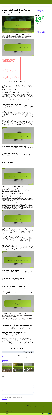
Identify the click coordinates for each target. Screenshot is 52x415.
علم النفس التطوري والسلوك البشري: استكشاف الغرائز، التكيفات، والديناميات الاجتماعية (36, 405)
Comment (3, 376)
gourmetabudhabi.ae (26, 1)
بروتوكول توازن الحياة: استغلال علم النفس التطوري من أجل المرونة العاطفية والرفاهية (28, 370)
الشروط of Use (7, 410)
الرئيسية (7, 1)
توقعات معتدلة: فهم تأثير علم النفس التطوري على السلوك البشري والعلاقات (35, 406)
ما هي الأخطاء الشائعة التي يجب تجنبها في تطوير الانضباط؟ (9, 78)
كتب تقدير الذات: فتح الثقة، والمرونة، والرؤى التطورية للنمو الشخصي (40, 11)
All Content (44, 1)
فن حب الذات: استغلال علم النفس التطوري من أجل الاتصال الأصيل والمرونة (17, 370)
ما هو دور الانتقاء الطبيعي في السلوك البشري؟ (8, 61)
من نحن (9, 1)
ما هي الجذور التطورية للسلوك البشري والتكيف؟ (8, 59)
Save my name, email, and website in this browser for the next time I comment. (12, 397)
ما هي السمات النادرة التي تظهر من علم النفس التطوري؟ (9, 70)
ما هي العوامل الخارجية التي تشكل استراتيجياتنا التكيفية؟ (9, 74)
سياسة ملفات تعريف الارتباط (8, 411)
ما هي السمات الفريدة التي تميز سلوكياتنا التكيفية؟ (8, 67)
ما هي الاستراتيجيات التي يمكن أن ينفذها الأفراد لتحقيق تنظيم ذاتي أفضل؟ (11, 77)
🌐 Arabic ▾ (49, 413)
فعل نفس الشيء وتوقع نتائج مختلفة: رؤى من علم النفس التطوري (6, 369)
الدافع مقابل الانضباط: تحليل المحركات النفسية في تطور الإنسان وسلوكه (35, 408)
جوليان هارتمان (19, 355)
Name (3, 386)
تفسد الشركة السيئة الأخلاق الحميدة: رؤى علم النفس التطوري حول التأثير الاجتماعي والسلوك (36, 410)
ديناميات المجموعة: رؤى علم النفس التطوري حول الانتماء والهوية (34, 407)
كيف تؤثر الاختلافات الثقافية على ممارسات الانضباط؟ (9, 68)
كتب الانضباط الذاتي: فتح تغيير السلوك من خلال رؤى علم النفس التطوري (41, 34)
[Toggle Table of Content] (19, 58)
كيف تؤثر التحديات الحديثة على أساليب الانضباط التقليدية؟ (9, 75)
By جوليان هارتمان (5, 14)
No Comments (12, 14)
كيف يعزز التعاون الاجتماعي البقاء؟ (8, 62)
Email (3, 390)
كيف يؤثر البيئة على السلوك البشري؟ (7, 73)
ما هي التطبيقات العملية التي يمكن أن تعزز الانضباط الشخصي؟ (10, 76)
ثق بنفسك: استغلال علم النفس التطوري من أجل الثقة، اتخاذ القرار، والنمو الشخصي (40, 30)
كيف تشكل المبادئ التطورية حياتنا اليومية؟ (8, 60)
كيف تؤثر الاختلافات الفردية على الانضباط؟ (8, 71)
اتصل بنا (41, 1)
